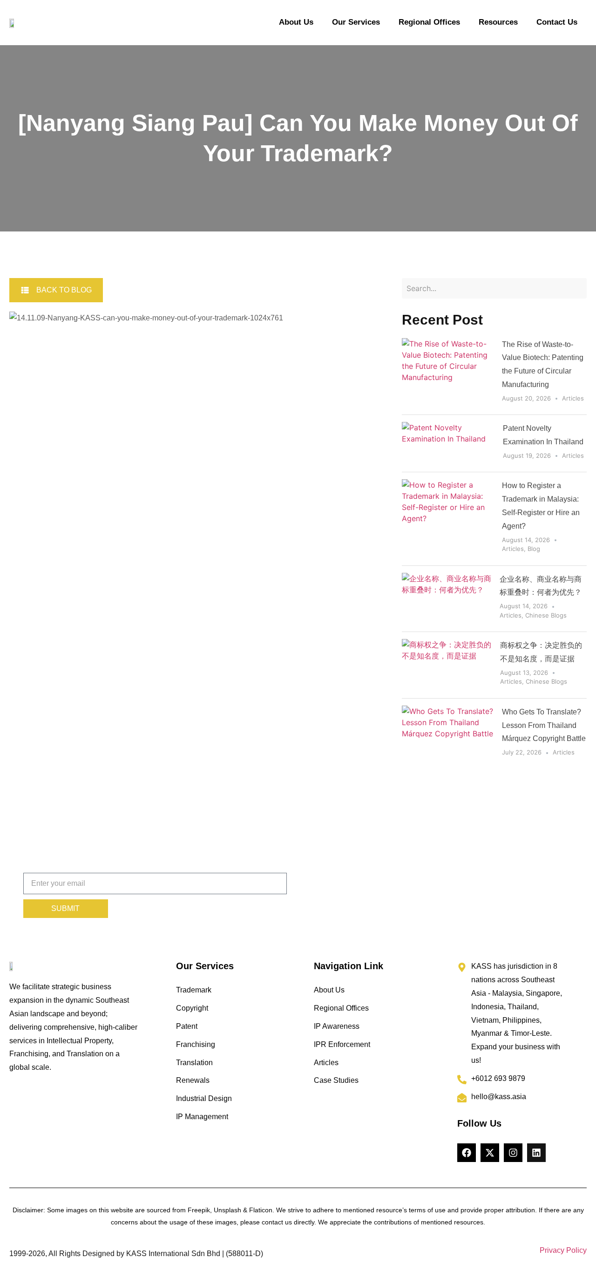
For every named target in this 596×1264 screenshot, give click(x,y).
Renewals (193, 1080)
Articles (573, 398)
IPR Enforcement (342, 1044)
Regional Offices (429, 22)
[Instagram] (513, 1152)
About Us (296, 22)
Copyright (192, 1008)
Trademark (193, 990)
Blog (534, 548)
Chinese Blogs (546, 615)
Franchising (195, 1044)
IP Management (202, 1117)
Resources (498, 22)
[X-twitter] (490, 1152)
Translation (194, 1063)
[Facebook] (466, 1152)
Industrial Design (204, 1098)
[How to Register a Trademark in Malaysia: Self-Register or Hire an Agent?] (448, 518)
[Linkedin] (536, 1152)
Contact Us (556, 22)
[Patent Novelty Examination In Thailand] (448, 443)
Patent (186, 1026)
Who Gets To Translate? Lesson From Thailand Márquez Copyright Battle (544, 725)
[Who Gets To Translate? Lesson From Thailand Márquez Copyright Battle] (448, 734)
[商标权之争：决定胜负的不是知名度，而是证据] (447, 665)
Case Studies (336, 1080)
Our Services (356, 22)
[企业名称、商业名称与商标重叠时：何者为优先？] (447, 599)
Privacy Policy (563, 1250)
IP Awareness (336, 1026)
